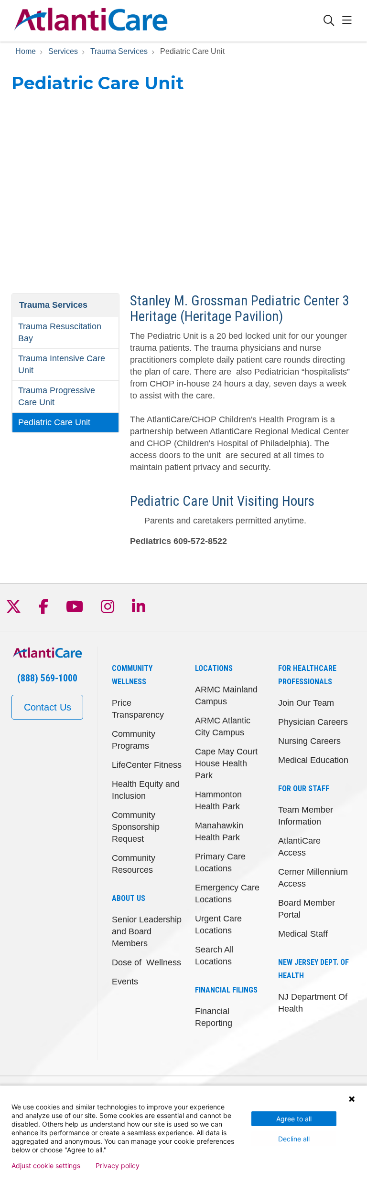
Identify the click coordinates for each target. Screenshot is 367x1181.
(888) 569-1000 (47, 678)
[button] (349, 20)
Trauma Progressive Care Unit (56, 396)
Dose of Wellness (146, 962)
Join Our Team (306, 703)
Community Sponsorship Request (136, 827)
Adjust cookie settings (45, 1166)
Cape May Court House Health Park (226, 763)
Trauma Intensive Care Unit (61, 364)
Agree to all (294, 1119)
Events (125, 981)
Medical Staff (303, 934)
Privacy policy (118, 1166)
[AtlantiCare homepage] (90, 21)
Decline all (294, 1139)
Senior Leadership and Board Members (147, 931)
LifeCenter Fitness (147, 765)
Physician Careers (313, 722)
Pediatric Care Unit (54, 422)
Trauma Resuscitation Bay (59, 332)
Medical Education (313, 760)
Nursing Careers (309, 741)
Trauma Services (53, 305)
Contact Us (47, 707)
